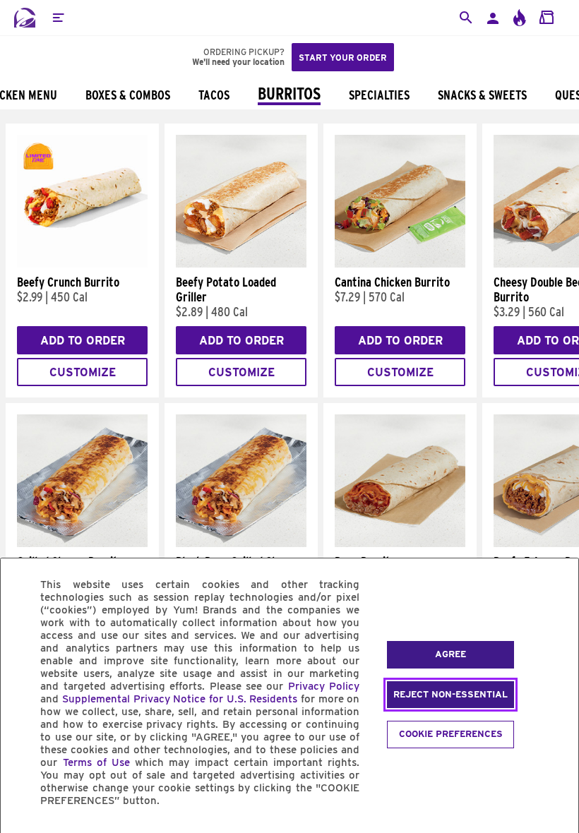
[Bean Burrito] (400, 543)
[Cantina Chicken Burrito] (400, 264)
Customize (82, 372)
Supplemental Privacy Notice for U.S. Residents (179, 699)
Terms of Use (96, 762)
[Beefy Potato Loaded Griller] (241, 264)
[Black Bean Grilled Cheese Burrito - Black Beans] (241, 543)
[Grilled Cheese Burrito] (82, 543)
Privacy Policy (323, 686)
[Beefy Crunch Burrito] (82, 264)
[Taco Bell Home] (24, 18)
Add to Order (82, 340)
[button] (57, 17)
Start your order (343, 57)
